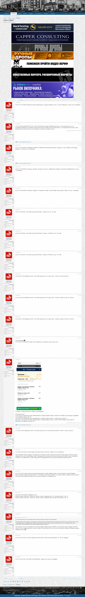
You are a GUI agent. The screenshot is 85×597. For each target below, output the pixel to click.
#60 (80, 556)
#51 (80, 316)
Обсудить (68, 595)
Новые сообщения (7, 15)
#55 (80, 449)
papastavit (6, 22)
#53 (80, 359)
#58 (80, 514)
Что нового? (38, 13)
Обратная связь (48, 587)
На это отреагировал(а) (24, 141)
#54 (80, 428)
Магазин (46, 13)
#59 (80, 535)
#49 (80, 273)
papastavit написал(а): (20, 517)
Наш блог (6, 13)
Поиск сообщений (16, 15)
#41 (80, 102)
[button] (9, 13)
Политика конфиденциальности (68, 587)
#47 (80, 231)
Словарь (31, 13)
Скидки (25, 13)
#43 (80, 145)
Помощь (77, 587)
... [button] (16, 100)
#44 (80, 166)
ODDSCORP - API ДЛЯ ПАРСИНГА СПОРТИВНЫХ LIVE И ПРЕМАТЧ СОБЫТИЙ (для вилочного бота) (38, 595)
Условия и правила (56, 587)
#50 (80, 295)
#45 (80, 188)
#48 (80, 252)
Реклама (53, 13)
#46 (80, 209)
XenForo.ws (18, 590)
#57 (80, 492)
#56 (80, 471)
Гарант (19, 13)
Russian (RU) (7, 587)
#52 (80, 338)
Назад (5, 100)
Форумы (13, 13)
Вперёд (21, 100)
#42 (80, 123)
